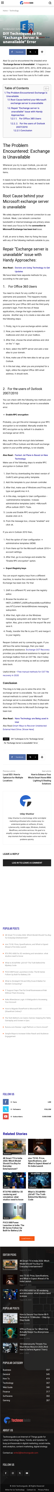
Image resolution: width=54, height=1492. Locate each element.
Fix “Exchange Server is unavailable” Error (21, 743)
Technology (14, 11)
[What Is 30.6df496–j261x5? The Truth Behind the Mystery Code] (39, 1180)
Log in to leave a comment (27, 862)
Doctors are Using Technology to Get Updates (32, 269)
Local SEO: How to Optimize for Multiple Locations (13, 777)
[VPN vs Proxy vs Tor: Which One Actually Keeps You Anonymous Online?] (10, 1333)
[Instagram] (13, 1473)
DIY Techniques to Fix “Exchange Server (27, 739)
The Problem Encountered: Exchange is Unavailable (26, 94)
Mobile (31, 1154)
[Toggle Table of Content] (45, 88)
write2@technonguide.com (26, 1453)
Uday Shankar (27, 813)
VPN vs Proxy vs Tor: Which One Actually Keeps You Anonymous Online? (34, 1332)
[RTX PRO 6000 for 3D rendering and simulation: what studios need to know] (14, 1180)
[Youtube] (27, 1473)
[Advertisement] (27, 899)
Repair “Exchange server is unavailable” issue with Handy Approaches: (27, 111)
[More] (42, 52)
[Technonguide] (27, 3)
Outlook (20, 29)
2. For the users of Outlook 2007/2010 (30, 125)
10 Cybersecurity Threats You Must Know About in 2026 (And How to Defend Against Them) (34, 1347)
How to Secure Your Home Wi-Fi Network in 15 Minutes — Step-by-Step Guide (35, 1317)
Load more (26, 1238)
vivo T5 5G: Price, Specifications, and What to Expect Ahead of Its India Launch (39, 1162)
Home (5, 11)
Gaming (7, 1187)
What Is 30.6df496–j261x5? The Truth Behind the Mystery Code (37, 1196)
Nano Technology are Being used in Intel (31, 720)
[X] (20, 1473)
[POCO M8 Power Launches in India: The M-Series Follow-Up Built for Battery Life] (14, 1211)
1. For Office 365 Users (28, 118)
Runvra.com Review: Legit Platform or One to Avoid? (26, 1027)
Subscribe (46, 1116)
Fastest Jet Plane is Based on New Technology (31, 457)
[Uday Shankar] (27, 801)
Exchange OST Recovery (38, 649)
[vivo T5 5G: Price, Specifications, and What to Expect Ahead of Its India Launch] (39, 1147)
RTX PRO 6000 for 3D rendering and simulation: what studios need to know (13, 1196)
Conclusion (26, 130)
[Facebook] (5, 1473)
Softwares (32, 1187)
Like (49, 1102)
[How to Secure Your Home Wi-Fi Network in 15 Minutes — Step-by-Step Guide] (10, 1318)
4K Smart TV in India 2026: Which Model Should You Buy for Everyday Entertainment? (12, 1163)
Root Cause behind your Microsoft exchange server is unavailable (28, 101)
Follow (47, 1109)
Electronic (7, 1154)
